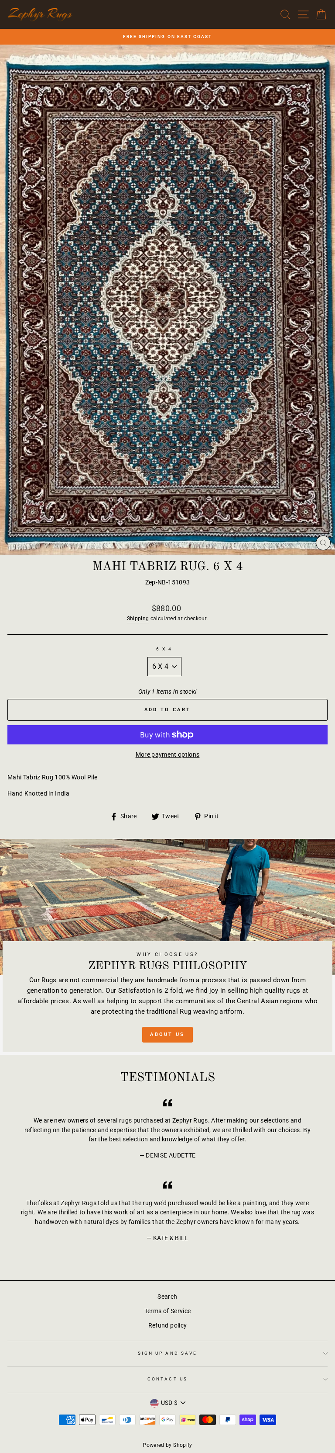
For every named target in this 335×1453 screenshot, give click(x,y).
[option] (167, 36)
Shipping (138, 618)
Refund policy (167, 1325)
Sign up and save (167, 1353)
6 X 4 (164, 649)
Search (167, 1296)
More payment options (168, 754)
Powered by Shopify (167, 1445)
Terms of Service (167, 1310)
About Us (167, 1034)
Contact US (167, 1379)
